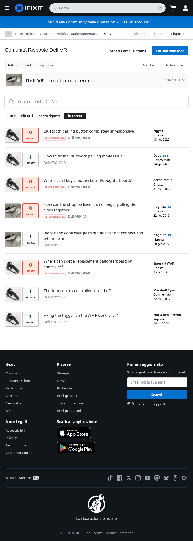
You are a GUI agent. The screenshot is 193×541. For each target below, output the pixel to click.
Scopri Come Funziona (128, 51)
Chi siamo (13, 373)
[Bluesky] (166, 478)
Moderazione (173, 65)
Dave (157, 155)
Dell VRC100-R (79, 137)
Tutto (11, 116)
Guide (159, 33)
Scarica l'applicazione (77, 421)
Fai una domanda (170, 51)
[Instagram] (138, 478)
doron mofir (162, 180)
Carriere (12, 395)
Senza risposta (50, 116)
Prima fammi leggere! (148, 403)
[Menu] (7, 8)
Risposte (178, 33)
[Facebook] (119, 478)
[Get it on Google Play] (76, 447)
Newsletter (14, 403)
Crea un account (134, 22)
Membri (148, 65)
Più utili (27, 116)
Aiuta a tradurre (18, 478)
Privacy (11, 437)
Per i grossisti (67, 395)
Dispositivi (46, 65)
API (8, 410)
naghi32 (159, 207)
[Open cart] (173, 8)
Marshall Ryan (164, 290)
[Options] (8, 34)
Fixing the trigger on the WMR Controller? (81, 315)
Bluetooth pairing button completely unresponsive (89, 131)
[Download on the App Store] (74, 432)
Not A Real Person (167, 315)
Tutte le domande (20, 65)
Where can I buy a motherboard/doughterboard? (88, 180)
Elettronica (25, 33)
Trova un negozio (70, 403)
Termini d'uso (16, 445)
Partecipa (64, 388)
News (61, 380)
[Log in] (185, 8)
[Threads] (175, 478)
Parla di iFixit (16, 388)
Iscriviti (157, 394)
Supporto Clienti (18, 380)
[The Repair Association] (184, 478)
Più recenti (74, 116)
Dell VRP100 (77, 216)
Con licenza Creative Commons (108, 533)
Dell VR (107, 33)
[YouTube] (147, 478)
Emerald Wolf (163, 263)
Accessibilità (15, 430)
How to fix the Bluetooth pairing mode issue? (84, 156)
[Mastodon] (157, 478)
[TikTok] (110, 478)
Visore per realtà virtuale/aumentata (68, 33)
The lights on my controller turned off (77, 290)
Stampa (63, 373)
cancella (172, 80)
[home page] (29, 8)
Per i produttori (69, 410)
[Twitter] (129, 478)
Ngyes (158, 131)
